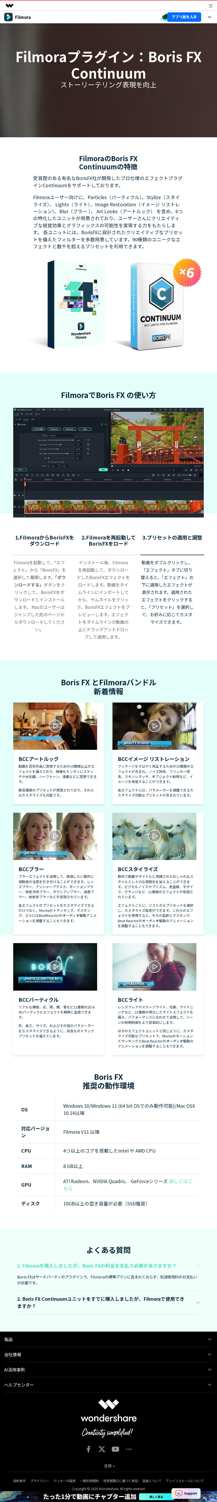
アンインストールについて (185, 1480)
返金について (151, 1480)
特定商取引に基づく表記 (120, 1480)
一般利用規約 (89, 1480)
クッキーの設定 (64, 1480)
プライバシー (39, 1480)
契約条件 (19, 1480)
